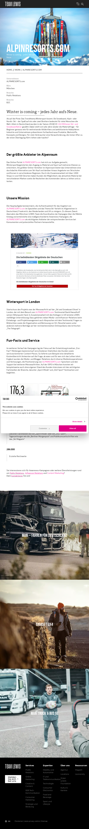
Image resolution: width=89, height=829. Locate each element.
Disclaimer (19, 821)
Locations (65, 774)
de (9, 821)
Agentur (64, 770)
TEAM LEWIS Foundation (66, 781)
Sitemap (44, 821)
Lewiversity (80, 774)
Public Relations (17, 473)
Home (9, 70)
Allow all (72, 428)
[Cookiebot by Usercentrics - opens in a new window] (77, 399)
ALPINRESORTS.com (31, 162)
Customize (43, 428)
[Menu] (77, 4)
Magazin (78, 770)
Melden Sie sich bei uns (12, 779)
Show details (77, 421)
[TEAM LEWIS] (12, 4)
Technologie (48, 784)
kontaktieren (17, 476)
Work (18, 70)
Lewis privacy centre (32, 821)
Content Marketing (55, 473)
